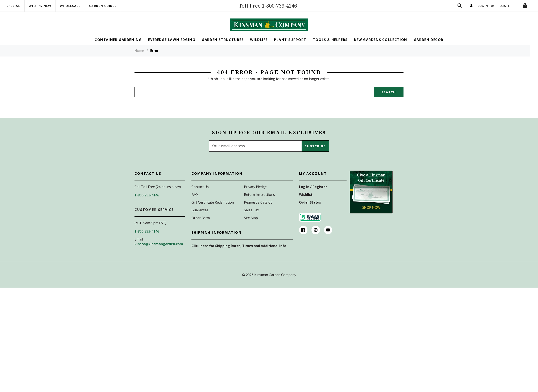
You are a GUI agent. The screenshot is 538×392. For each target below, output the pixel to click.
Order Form (200, 218)
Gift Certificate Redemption (212, 202)
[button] (371, 192)
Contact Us (200, 186)
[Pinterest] (315, 230)
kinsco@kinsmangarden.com (158, 244)
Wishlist (306, 194)
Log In (483, 6)
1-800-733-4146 (146, 195)
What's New (40, 6)
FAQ (194, 194)
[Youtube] (328, 230)
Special (13, 6)
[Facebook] (303, 230)
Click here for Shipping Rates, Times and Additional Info (238, 245)
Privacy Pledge (255, 186)
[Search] (460, 5)
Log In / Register (313, 186)
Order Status (310, 202)
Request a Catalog (258, 202)
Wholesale (70, 6)
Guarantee (199, 210)
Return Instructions (259, 194)
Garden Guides (102, 6)
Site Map (251, 218)
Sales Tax (251, 210)
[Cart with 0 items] (525, 6)
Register (505, 6)
